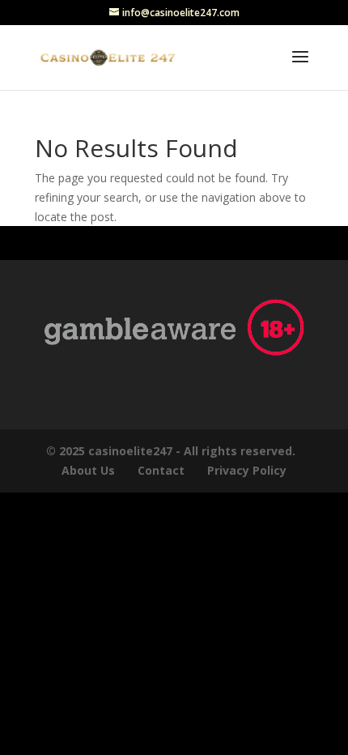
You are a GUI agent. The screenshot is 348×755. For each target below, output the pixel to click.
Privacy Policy (248, 470)
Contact (161, 470)
